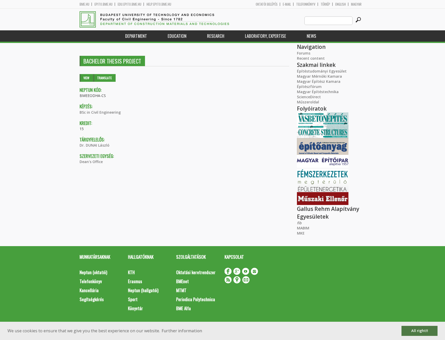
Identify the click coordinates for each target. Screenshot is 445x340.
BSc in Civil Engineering (100, 112)
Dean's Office (91, 161)
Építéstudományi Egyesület (322, 71)
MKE (301, 233)
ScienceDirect (309, 96)
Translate (104, 78)
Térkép (325, 4)
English (340, 4)
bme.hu (84, 4)
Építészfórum (309, 86)
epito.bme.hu (104, 4)
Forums (303, 53)
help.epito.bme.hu (159, 4)
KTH (131, 272)
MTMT (181, 290)
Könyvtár (135, 308)
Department (136, 36)
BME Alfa (183, 308)
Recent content (311, 58)
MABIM (303, 228)
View (86, 78)
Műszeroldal (308, 102)
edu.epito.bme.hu (129, 4)
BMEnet (182, 281)
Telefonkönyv (305, 4)
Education (177, 36)
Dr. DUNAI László (94, 145)
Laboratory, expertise (265, 36)
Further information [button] (182, 331)
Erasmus (135, 281)
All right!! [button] (419, 330)
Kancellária (89, 290)
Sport (133, 299)
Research (215, 36)
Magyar (356, 4)
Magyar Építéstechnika (318, 91)
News (311, 36)
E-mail (287, 4)
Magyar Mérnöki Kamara (319, 76)
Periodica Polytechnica (195, 299)
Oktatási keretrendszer (196, 272)
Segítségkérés (92, 299)
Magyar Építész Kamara (318, 81)
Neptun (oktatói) (93, 272)
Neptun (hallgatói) (143, 290)
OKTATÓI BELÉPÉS (267, 4)
